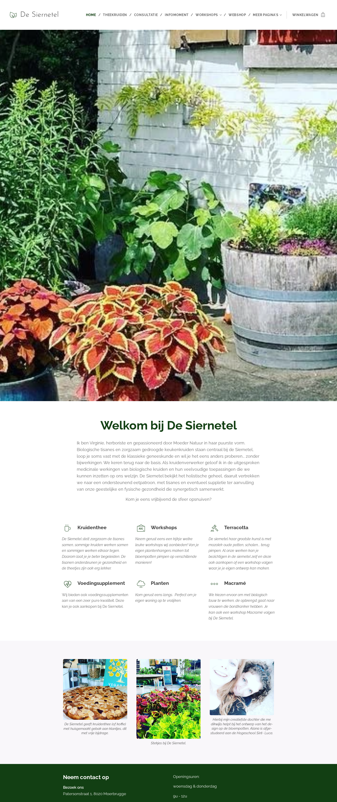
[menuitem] (93, 15)
